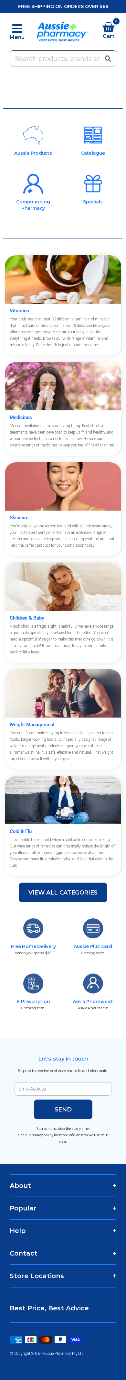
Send (63, 1109)
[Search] (108, 58)
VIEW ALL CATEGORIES (63, 892)
